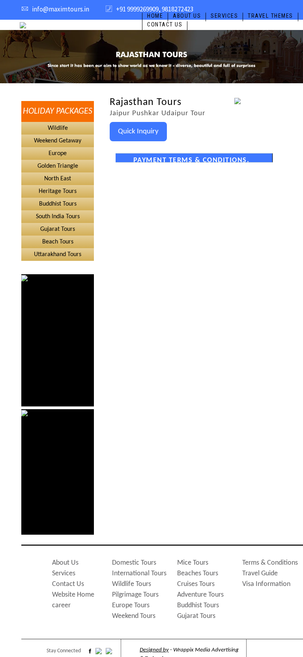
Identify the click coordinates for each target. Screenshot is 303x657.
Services (63, 573)
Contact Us (68, 584)
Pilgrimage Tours (135, 595)
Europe (58, 153)
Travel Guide (260, 573)
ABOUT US (187, 16)
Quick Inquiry (138, 131)
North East (57, 179)
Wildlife (58, 128)
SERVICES (224, 16)
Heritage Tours (58, 191)
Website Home (73, 595)
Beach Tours (57, 242)
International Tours (139, 573)
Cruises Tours (196, 584)
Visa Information (266, 584)
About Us (65, 563)
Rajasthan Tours (145, 102)
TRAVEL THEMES (270, 16)
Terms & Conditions (270, 563)
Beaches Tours (197, 573)
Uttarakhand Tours (57, 254)
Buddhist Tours (58, 204)
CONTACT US (164, 24)
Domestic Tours (134, 563)
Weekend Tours (133, 616)
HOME (155, 16)
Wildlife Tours (131, 584)
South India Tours (58, 216)
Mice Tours (192, 563)
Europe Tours (131, 605)
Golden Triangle (57, 166)
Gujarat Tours (57, 229)
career (61, 605)
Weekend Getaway (57, 141)
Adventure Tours (200, 595)
